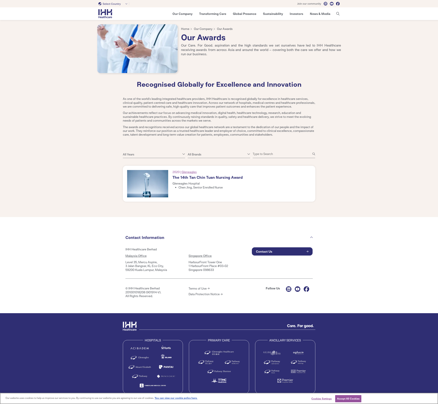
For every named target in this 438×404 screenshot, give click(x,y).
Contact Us (264, 251)
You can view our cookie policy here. (176, 397)
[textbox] (110, 3)
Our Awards (225, 29)
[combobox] (113, 3)
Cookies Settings (321, 398)
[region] (219, 398)
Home (185, 29)
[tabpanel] (137, 48)
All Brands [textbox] (194, 154)
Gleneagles (189, 172)
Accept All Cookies (348, 398)
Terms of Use (198, 288)
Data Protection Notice (204, 294)
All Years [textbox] (128, 154)
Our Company (203, 29)
